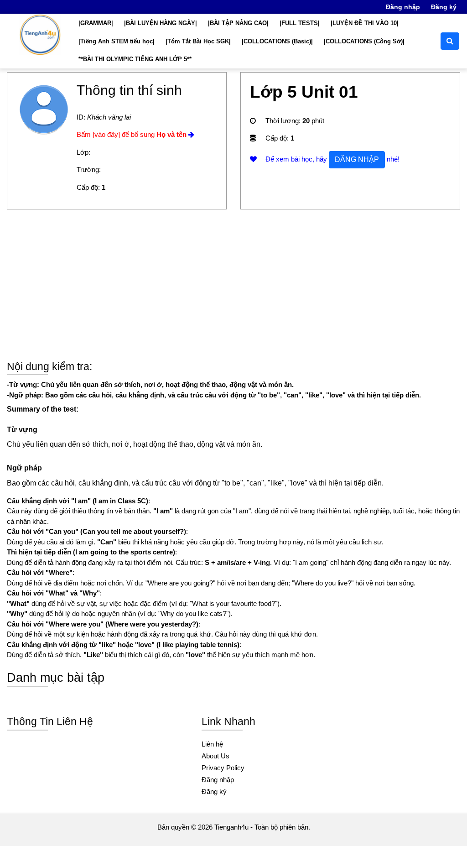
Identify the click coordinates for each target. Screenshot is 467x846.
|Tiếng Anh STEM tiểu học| (116, 41)
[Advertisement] (233, 291)
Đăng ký (444, 6)
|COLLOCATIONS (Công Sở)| (364, 41)
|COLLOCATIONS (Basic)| (277, 41)
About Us (215, 756)
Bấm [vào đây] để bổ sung (132, 134)
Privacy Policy (223, 768)
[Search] (450, 41)
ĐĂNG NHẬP (357, 159)
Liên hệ (212, 744)
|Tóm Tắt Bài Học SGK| (198, 41)
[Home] (40, 34)
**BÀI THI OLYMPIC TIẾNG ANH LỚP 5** (135, 59)
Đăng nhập (403, 6)
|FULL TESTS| (300, 23)
